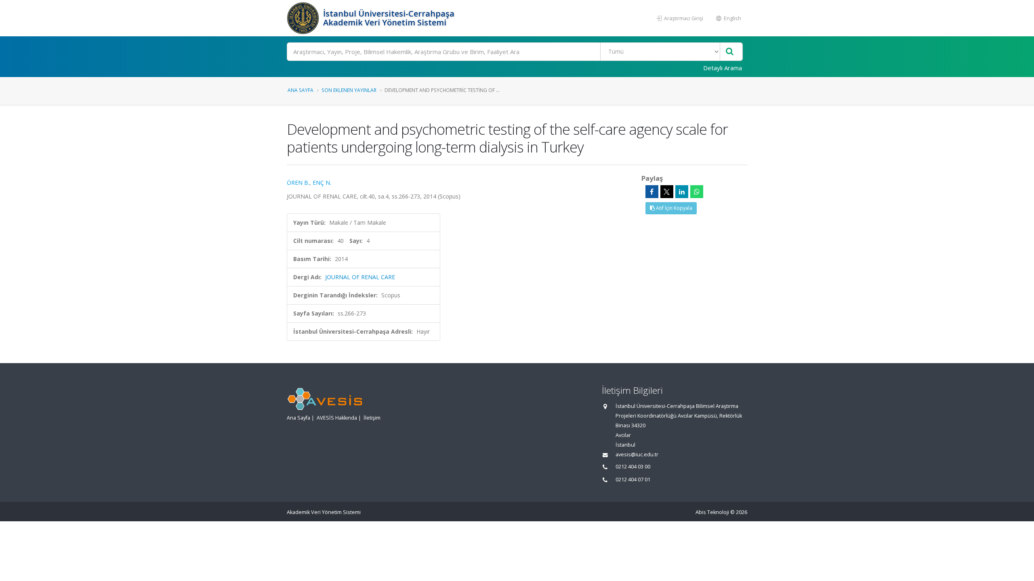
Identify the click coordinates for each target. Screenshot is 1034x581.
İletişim (372, 417)
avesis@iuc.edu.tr (637, 454)
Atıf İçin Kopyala (673, 208)
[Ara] (730, 52)
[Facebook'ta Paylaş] (651, 191)
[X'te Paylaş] (666, 191)
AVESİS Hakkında (337, 417)
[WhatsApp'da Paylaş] (696, 191)
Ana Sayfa (300, 90)
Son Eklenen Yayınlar (349, 90)
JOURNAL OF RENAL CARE (360, 277)
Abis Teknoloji (712, 512)
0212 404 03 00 (633, 466)
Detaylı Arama (722, 68)
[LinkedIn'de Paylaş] (681, 191)
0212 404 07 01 (633, 479)
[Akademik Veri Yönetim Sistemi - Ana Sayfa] (304, 18)
